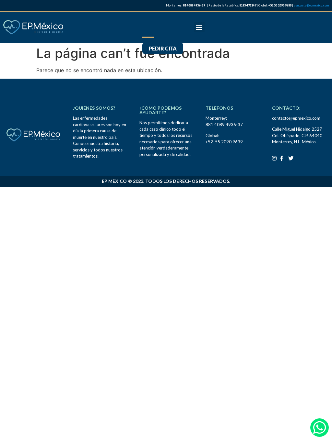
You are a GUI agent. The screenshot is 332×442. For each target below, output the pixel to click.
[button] (199, 27)
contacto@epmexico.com (311, 5)
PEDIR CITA (163, 48)
